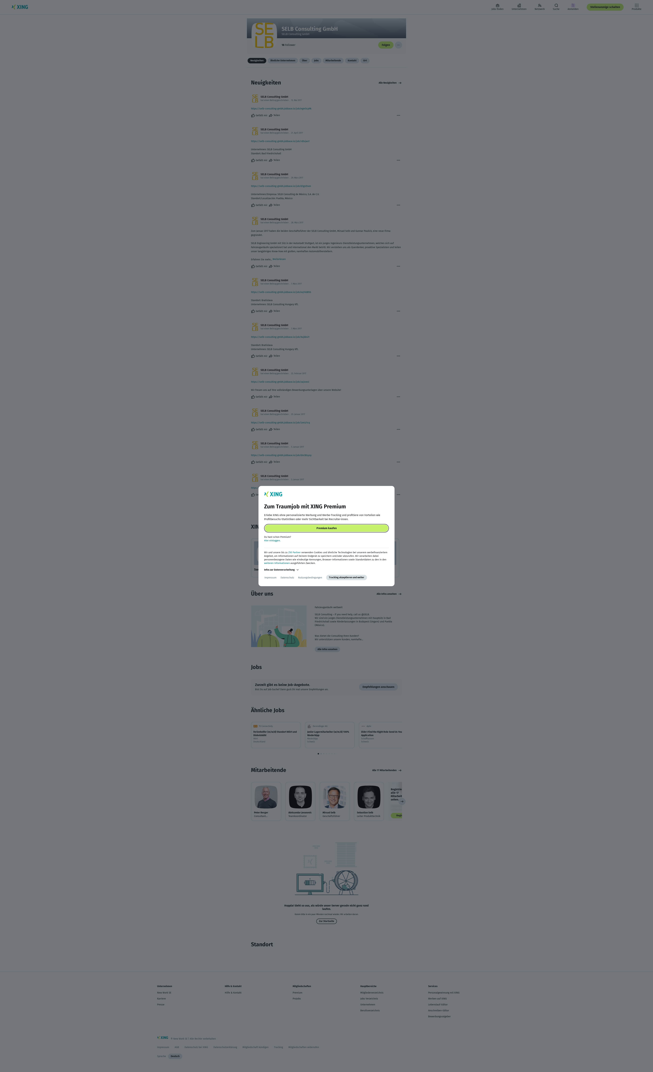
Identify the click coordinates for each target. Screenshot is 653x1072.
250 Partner (294, 552)
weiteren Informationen (277, 563)
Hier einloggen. (272, 540)
